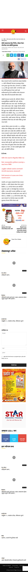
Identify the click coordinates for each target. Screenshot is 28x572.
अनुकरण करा (14, 434)
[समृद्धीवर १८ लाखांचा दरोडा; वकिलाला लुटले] (14, 309)
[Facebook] (18, 55)
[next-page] (5, 325)
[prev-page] (3, 325)
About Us (11, 567)
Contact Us (16, 567)
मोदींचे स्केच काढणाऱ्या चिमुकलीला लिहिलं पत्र (13, 158)
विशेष (4, 39)
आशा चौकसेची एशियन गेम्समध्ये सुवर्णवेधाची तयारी (14, 560)
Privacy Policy (15, 565)
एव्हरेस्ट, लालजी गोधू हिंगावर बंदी (10, 538)
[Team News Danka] (7, 242)
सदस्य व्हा (22, 434)
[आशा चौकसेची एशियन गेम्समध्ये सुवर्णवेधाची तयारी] (14, 548)
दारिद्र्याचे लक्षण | (6, 275)
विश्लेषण (3, 295)
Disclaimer (22, 565)
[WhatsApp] (8, 55)
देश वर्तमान (4, 273)
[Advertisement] (14, 14)
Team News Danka (6, 51)
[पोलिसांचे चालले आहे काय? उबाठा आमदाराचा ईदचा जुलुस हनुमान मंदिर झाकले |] (14, 285)
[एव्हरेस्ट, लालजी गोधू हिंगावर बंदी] (14, 525)
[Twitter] (15, 55)
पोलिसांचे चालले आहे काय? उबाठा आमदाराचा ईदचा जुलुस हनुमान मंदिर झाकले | (14, 297)
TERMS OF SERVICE (7, 565)
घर (2, 39)
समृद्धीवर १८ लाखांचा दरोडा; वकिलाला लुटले (12, 321)
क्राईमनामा (4, 319)
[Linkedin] (22, 55)
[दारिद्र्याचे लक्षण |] (14, 263)
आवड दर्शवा (5, 434)
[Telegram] (11, 55)
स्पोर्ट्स (3, 558)
